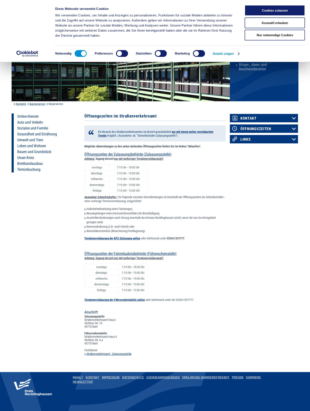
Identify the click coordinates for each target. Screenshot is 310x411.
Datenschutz (133, 377)
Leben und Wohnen (31, 146)
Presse (238, 377)
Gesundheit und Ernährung (37, 134)
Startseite (21, 104)
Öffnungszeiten (255, 129)
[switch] (122, 53)
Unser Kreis (25, 158)
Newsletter (83, 381)
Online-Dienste (28, 116)
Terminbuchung (28, 169)
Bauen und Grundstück (34, 152)
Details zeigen (223, 53)
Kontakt (248, 118)
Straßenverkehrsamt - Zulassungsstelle (109, 354)
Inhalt (78, 377)
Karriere (253, 377)
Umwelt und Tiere (30, 140)
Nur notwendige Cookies (275, 35)
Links (245, 139)
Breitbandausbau (30, 163)
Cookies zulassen (275, 10)
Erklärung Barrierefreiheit (205, 377)
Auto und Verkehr (30, 122)
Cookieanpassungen (163, 377)
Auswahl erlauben (274, 23)
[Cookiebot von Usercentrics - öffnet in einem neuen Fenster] (27, 54)
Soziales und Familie (32, 128)
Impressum (111, 377)
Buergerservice (37, 104)
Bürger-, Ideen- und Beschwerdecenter (253, 67)
